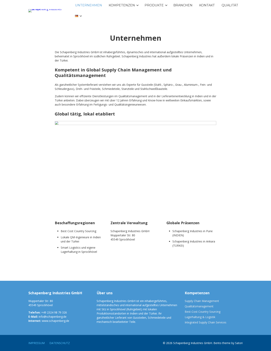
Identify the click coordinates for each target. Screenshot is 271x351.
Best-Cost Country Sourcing (202, 311)
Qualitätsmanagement (199, 306)
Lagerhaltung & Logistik (200, 317)
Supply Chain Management (202, 301)
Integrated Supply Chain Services (205, 322)
